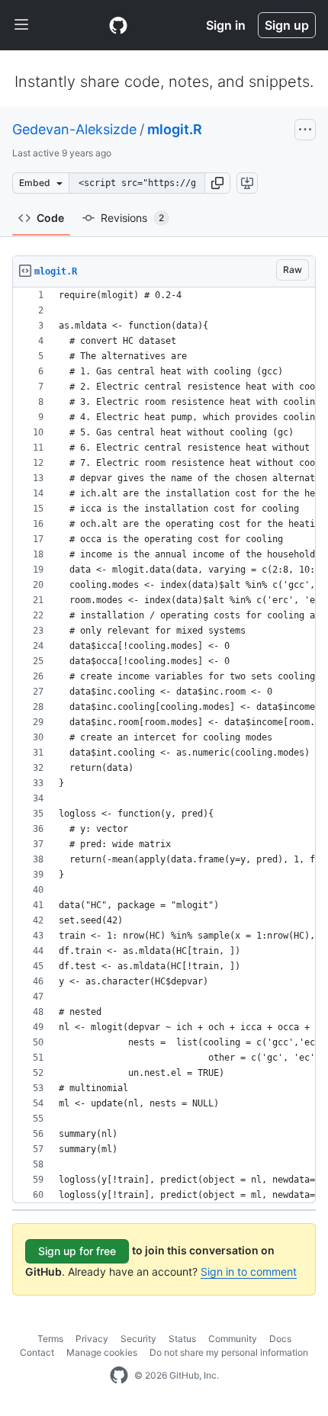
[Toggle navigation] (21, 25)
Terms (50, 1338)
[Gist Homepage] (118, 25)
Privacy (92, 1338)
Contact (37, 1352)
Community (232, 1338)
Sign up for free (77, 1250)
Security (138, 1338)
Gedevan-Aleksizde (74, 129)
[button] (217, 183)
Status (182, 1338)
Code (50, 217)
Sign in (226, 25)
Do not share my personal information (229, 1352)
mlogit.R (174, 129)
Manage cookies (101, 1352)
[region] (164, 745)
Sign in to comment (249, 1271)
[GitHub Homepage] (119, 1375)
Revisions (132, 217)
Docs (280, 1338)
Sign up (287, 25)
